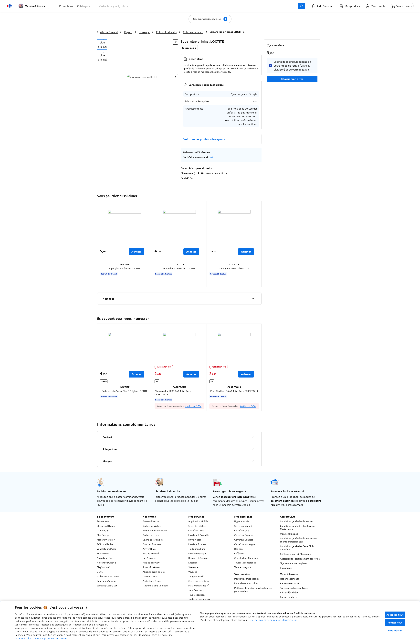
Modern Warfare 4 (106, 539)
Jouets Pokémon (151, 567)
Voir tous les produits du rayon (202, 139)
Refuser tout (395, 622)
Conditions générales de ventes (296, 521)
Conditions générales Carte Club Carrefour (297, 548)
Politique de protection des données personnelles (253, 589)
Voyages (192, 571)
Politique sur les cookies (246, 578)
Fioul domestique (197, 553)
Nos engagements (289, 578)
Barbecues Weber (152, 525)
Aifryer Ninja (149, 548)
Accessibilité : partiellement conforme (300, 558)
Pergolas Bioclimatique (155, 530)
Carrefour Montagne (244, 544)
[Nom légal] (253, 298)
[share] (175, 42)
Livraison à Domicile (198, 534)
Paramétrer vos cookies (246, 583)
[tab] (102, 44)
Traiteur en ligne (196, 548)
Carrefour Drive (196, 530)
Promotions (103, 521)
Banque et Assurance (199, 557)
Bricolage (144, 31)
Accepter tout (395, 614)
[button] (51, 6)
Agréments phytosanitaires (294, 587)
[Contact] (253, 437)
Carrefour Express (243, 534)
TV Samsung (103, 553)
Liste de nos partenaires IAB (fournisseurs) (273, 620)
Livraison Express (197, 544)
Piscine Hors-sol (151, 553)
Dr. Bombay (102, 530)
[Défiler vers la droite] (175, 76)
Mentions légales (289, 533)
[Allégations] (253, 449)
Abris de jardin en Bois (154, 571)
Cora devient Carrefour (246, 557)
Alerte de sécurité (289, 583)
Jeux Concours (195, 590)
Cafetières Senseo (106, 580)
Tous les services (196, 594)
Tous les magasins (243, 567)
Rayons (128, 31)
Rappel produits (288, 596)
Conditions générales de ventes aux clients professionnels (298, 540)
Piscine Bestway (151, 562)
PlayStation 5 (104, 567)
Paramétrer (395, 630)
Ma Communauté (197, 585)
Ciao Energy (103, 534)
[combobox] (201, 6)
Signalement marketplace (293, 563)
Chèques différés (106, 525)
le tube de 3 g (189, 47)
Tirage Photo (195, 576)
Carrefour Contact (243, 539)
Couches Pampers (152, 544)
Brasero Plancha (151, 521)
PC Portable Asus (106, 544)
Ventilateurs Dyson (106, 548)
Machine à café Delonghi (155, 585)
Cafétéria (239, 553)
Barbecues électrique (108, 576)
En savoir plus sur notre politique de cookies (41, 638)
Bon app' (238, 548)
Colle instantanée (193, 31)
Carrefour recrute (197, 580)
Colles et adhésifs (166, 31)
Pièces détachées (289, 592)
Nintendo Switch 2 (106, 562)
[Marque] (253, 461)
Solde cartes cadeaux (199, 599)
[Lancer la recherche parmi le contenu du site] (301, 6)
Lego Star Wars (150, 576)
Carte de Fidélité (197, 525)
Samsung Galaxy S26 (107, 585)
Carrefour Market (243, 525)
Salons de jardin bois (153, 539)
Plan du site (286, 567)
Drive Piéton (194, 539)
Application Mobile (198, 521)
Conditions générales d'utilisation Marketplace (297, 527)
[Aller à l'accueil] (9, 6)
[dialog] (210, 622)
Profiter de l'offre (193, 406)
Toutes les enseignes (245, 562)
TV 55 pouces (149, 557)
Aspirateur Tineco (106, 557)
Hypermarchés (241, 521)
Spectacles (194, 567)
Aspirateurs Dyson (152, 580)
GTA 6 (100, 571)
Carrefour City (241, 530)
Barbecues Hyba (151, 534)
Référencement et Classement (296, 553)
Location (192, 562)
